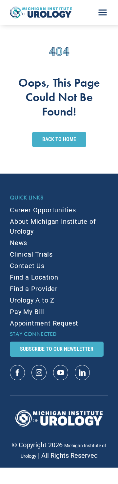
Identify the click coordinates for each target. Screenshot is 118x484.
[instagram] (39, 372)
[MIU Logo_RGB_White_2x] (59, 413)
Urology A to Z (32, 300)
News (18, 243)
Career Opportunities (43, 210)
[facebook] (17, 372)
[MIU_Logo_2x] (41, 10)
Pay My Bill (27, 312)
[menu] (102, 10)
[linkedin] (82, 372)
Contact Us (27, 266)
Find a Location (34, 277)
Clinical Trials (31, 254)
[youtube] (60, 372)
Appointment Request (44, 323)
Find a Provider (34, 289)
